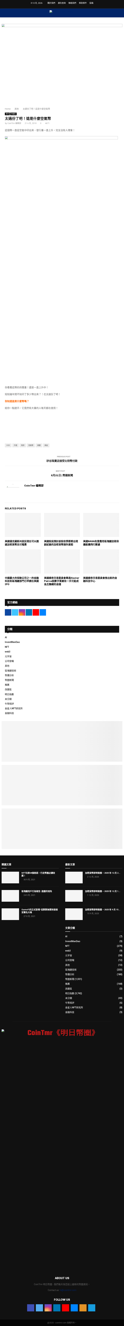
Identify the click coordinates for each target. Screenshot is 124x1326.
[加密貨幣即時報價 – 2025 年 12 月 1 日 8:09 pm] (74, 896)
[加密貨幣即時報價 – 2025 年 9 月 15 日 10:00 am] (74, 914)
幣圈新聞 (9, 680)
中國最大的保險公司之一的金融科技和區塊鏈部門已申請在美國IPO (22, 581)
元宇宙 (8, 656)
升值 (15, 445)
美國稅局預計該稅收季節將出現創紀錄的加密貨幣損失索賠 (61, 543)
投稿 (91, 3)
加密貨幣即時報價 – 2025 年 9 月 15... (102, 909)
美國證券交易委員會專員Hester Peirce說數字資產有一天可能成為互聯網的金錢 (61, 581)
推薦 (7, 684)
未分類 (8, 699)
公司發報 (9, 661)
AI (6, 637)
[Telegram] (91, 1307)
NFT (7, 647)
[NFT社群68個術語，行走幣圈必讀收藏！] (10, 877)
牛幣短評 (9, 703)
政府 (22, 445)
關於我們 (51, 3)
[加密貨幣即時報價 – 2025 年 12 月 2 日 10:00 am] (74, 877)
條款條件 (83, 3)
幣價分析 (9, 675)
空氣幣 (30, 445)
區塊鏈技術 (10, 670)
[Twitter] (39, 1307)
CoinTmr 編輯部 (14, 123)
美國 (39, 445)
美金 (46, 445)
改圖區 (13, 114)
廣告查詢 (62, 3)
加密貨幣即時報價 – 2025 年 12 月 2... (102, 873)
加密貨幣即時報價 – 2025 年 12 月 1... (102, 891)
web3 (7, 651)
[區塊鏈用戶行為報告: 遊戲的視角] (10, 896)
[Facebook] (30, 1307)
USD (8, 445)
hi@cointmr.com (68, 1290)
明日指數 (9, 694)
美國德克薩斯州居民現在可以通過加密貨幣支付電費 (22, 543)
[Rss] (83, 1307)
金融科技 (9, 713)
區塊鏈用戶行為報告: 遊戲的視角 (36, 891)
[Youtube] (65, 1307)
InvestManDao (12, 642)
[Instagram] (48, 1307)
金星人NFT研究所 (14, 708)
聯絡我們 (72, 3)
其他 (7, 114)
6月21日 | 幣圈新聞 (62, 475)
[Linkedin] (56, 1307)
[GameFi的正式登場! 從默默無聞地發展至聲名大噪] (10, 914)
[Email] (74, 1307)
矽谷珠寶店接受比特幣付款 (62, 460)
